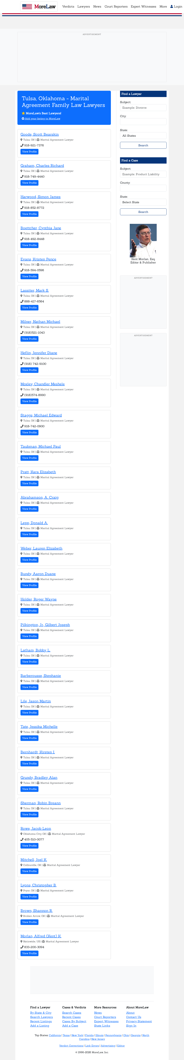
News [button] (97, 6)
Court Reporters (105, 1017)
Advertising (108, 1045)
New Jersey (98, 1039)
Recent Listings (41, 1021)
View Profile (29, 151)
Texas (66, 1035)
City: (123, 116)
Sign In (131, 1025)
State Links (102, 1025)
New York (77, 1035)
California (55, 1035)
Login (177, 6)
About (130, 1012)
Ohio (126, 1035)
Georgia (136, 1035)
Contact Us (133, 1017)
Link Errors (92, 1045)
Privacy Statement (139, 1021)
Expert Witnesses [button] (143, 6)
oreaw (45, 6)
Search (143, 145)
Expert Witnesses (106, 1021)
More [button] (163, 6)
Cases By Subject (74, 1021)
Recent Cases (71, 1017)
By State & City (40, 1012)
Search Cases (71, 1012)
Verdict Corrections (71, 1045)
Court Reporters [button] (116, 6)
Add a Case (70, 1025)
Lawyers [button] (83, 6)
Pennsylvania (113, 1035)
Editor (121, 1045)
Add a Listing (39, 1025)
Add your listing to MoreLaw (42, 118)
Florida (89, 1035)
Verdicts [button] (68, 6)
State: (124, 130)
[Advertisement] (93, 62)
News (98, 1012)
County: (125, 182)
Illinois (99, 1035)
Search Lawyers (41, 1017)
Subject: (125, 102)
